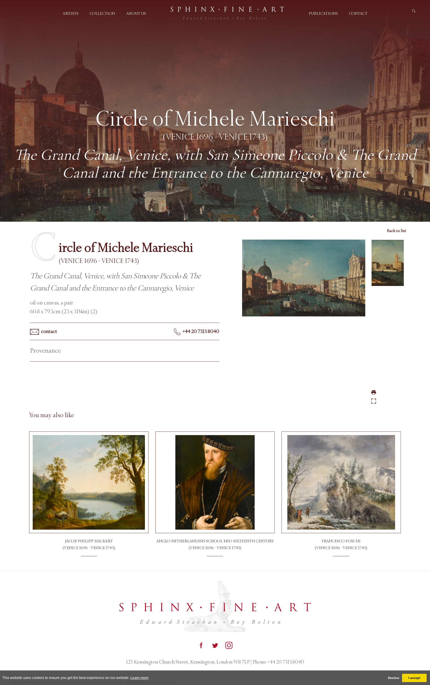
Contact (358, 13)
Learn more (139, 678)
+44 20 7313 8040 (200, 331)
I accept (414, 678)
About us (136, 13)
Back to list (396, 230)
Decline (393, 678)
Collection (102, 13)
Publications (323, 13)
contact (48, 331)
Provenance (45, 350)
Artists (70, 13)
